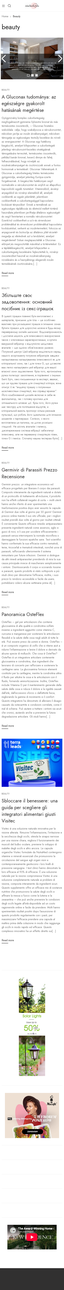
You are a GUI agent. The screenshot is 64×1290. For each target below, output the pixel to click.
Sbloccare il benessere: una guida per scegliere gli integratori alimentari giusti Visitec (30, 810)
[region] (32, 63)
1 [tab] (28, 75)
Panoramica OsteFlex (23, 614)
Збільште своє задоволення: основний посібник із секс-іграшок (27, 302)
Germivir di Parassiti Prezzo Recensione (29, 473)
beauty (6, 89)
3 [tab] (36, 75)
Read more (8, 273)
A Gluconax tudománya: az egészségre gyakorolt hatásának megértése (29, 103)
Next (59, 58)
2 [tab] (32, 75)
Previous (4, 58)
